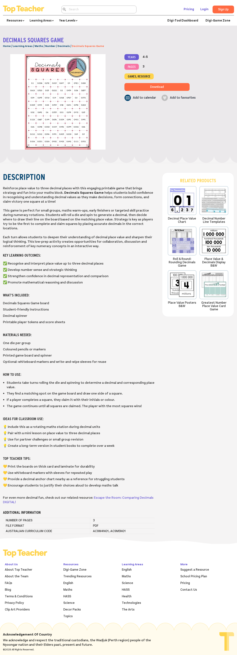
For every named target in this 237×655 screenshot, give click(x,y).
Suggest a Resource (194, 570)
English (68, 583)
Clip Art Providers (17, 610)
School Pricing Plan (193, 576)
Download (157, 87)
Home (7, 46)
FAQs (8, 583)
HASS (67, 596)
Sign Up (223, 9)
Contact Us (188, 590)
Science (69, 603)
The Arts (128, 610)
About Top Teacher (18, 570)
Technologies (131, 603)
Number (50, 46)
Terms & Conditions (19, 596)
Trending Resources (77, 576)
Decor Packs (72, 610)
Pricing (189, 9)
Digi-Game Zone (218, 21)
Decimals (64, 46)
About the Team (16, 576)
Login (204, 9)
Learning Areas (23, 46)
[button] (140, 98)
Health (126, 596)
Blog (8, 590)
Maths (39, 46)
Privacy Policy (14, 603)
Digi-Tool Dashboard (182, 21)
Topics (68, 616)
